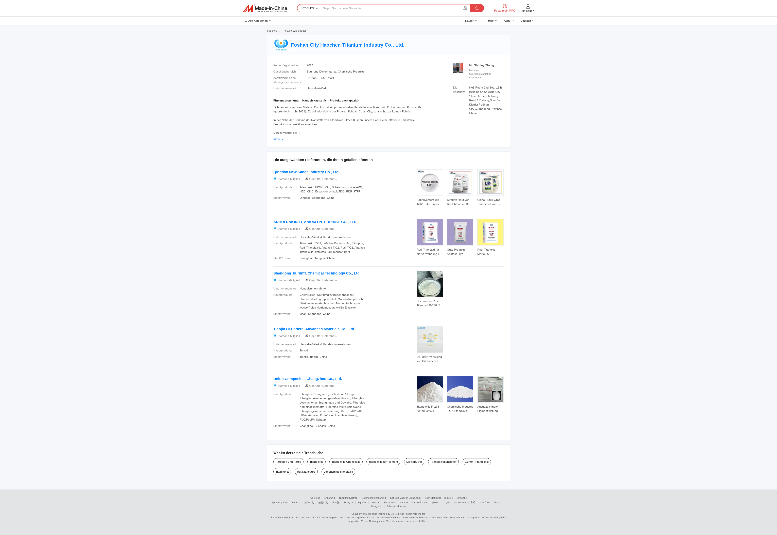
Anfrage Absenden (430, 201)
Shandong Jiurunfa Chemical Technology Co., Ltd (316, 273)
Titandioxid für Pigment (383, 461)
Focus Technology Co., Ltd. (384, 513)
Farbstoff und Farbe (288, 461)
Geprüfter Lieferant (323, 179)
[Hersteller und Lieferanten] (265, 8)
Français (348, 502)
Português (389, 502)
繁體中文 (323, 502)
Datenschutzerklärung (374, 497)
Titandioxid (316, 461)
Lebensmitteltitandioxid (338, 471)
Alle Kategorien (258, 20)
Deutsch (375, 502)
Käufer (469, 20)
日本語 (336, 502)
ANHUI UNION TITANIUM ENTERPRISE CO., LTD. (315, 222)
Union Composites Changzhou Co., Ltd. (307, 379)
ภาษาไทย (484, 502)
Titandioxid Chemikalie (346, 461)
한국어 (435, 502)
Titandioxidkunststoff (443, 461)
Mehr (278, 139)
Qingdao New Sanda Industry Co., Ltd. (306, 172)
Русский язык (419, 502)
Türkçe (497, 502)
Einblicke (462, 497)
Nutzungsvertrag (348, 497)
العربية (446, 502)
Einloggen (527, 10)
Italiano (403, 502)
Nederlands (460, 502)
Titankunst (282, 471)
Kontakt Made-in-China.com (405, 497)
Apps (507, 20)
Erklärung (329, 497)
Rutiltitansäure (306, 471)
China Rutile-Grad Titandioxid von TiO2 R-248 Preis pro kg (490, 204)
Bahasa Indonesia (396, 506)
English (296, 502)
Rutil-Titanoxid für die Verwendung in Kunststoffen (428, 254)
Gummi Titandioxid (477, 461)
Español (362, 502)
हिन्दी (473, 502)
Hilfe (491, 20)
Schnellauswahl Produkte (439, 497)
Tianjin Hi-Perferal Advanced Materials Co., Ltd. (314, 329)
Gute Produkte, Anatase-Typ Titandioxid (456, 254)
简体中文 (309, 502)
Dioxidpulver (414, 461)
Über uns (315, 497)
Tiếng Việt (376, 506)
